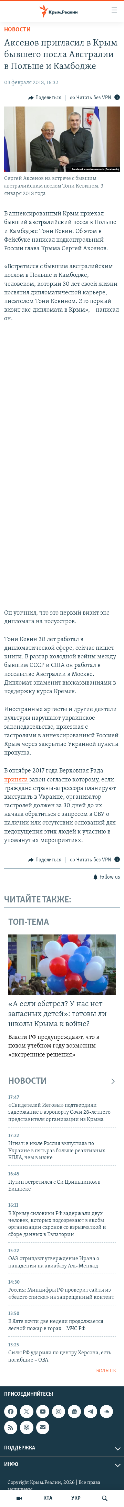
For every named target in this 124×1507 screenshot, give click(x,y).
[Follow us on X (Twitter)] (26, 1411)
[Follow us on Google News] (74, 1411)
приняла (16, 780)
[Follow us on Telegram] (90, 1411)
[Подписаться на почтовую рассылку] (42, 1427)
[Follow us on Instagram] (58, 1411)
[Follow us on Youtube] (42, 1411)
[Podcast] (26, 1427)
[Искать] (104, 1498)
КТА (47, 1498)
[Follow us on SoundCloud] (106, 1411)
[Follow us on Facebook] (10, 1411)
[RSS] (10, 1427)
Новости (17, 30)
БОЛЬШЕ (106, 1371)
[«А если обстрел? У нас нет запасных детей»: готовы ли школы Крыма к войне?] (62, 964)
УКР (76, 1498)
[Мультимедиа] (19, 1498)
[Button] (44, 97)
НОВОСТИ (27, 1081)
